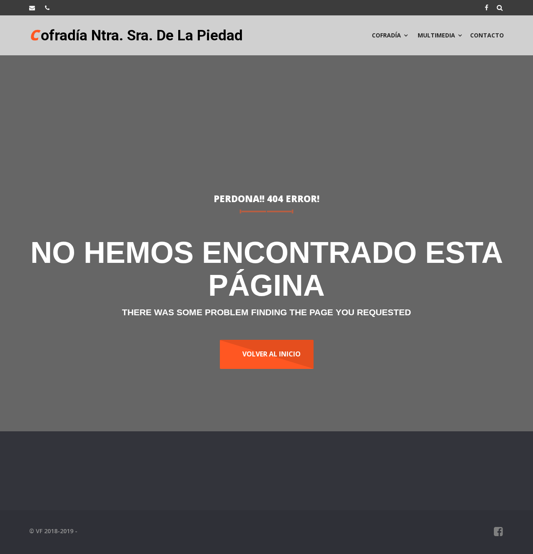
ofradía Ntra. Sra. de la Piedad (136, 31)
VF (39, 531)
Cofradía (386, 35)
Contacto (487, 35)
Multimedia (435, 35)
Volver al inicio (271, 354)
